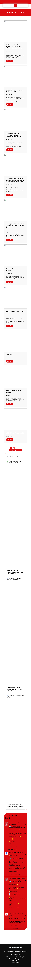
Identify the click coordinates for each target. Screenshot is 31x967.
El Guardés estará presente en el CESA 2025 (14, 90)
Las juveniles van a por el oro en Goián (15, 269)
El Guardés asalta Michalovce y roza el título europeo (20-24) (15, 572)
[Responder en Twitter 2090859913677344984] (9, 846)
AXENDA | (9, 355)
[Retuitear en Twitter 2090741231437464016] (12, 907)
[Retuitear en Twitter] (8, 849)
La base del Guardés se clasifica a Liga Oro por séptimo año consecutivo (14, 46)
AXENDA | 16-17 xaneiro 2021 (15, 433)
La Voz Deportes (13, 913)
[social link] (18, 2)
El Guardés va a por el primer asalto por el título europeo (14, 689)
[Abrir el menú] (15, 5)
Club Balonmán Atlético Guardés (17, 823)
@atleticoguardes (12, 824)
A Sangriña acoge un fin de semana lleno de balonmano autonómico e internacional (15, 180)
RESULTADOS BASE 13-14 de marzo (15, 312)
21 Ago (10, 854)
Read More (9, 60)
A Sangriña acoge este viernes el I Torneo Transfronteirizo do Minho (14, 135)
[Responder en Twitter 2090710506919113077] (9, 926)
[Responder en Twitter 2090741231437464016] (9, 907)
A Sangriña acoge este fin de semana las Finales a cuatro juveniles (15, 225)
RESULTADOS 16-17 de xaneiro (13, 391)
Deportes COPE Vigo (14, 852)
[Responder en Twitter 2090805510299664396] (9, 874)
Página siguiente (15, 450)
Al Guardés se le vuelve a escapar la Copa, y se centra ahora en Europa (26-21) (15, 806)
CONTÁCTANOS (15, 948)
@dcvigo (21, 852)
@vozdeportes (21, 913)
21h (18, 824)
